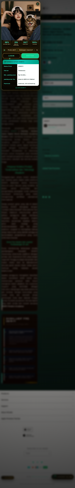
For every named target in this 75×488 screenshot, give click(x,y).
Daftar (30, 56)
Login (11, 56)
